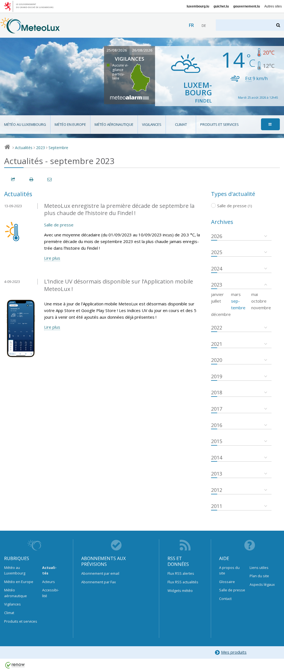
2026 (216, 236)
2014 (216, 457)
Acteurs (48, 581)
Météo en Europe (70, 124)
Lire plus (52, 258)
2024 (216, 268)
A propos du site (229, 570)
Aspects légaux (262, 584)
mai (254, 294)
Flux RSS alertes (181, 573)
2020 (216, 360)
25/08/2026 (116, 50)
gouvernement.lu (246, 6)
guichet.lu (221, 6)
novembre (261, 307)
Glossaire (227, 581)
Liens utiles (259, 567)
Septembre (58, 147)
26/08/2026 (142, 50)
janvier (217, 294)
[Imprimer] (31, 179)
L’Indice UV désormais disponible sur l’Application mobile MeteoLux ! (118, 285)
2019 (216, 376)
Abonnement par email (100, 573)
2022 (216, 327)
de (204, 25)
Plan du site (259, 575)
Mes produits (234, 652)
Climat (181, 124)
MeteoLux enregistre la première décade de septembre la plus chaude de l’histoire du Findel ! (119, 209)
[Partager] (13, 179)
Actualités (23, 147)
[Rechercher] (278, 25)
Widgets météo (180, 590)
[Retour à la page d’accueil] (30, 30)
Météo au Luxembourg (25, 124)
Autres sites (273, 6)
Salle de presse (58, 225)
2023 (40, 147)
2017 (216, 408)
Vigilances (151, 124)
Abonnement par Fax (98, 581)
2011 (216, 506)
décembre (221, 314)
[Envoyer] (50, 179)
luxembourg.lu (198, 6)
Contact (225, 598)
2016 (216, 425)
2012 (216, 490)
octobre (259, 301)
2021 (216, 344)
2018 (216, 392)
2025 (216, 252)
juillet (216, 301)
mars (236, 294)
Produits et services (219, 124)
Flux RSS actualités (183, 581)
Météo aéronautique (114, 124)
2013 (216, 473)
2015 (216, 441)
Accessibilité (50, 592)
